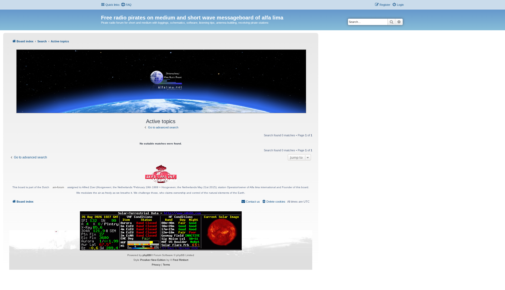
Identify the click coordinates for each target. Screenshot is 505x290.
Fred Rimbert (180, 259)
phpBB (147, 255)
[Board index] (104, 12)
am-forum (58, 187)
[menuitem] (126, 5)
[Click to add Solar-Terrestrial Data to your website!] (161, 230)
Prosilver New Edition (153, 259)
